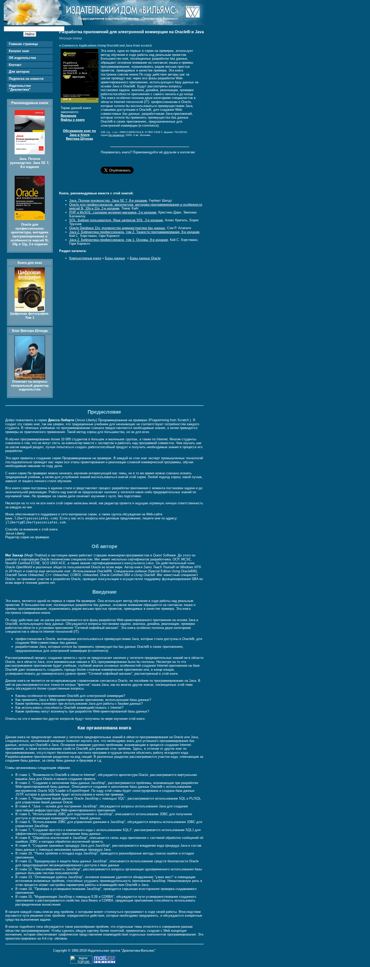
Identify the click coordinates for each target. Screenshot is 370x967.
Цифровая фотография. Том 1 (29, 315)
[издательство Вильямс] (104, 24)
